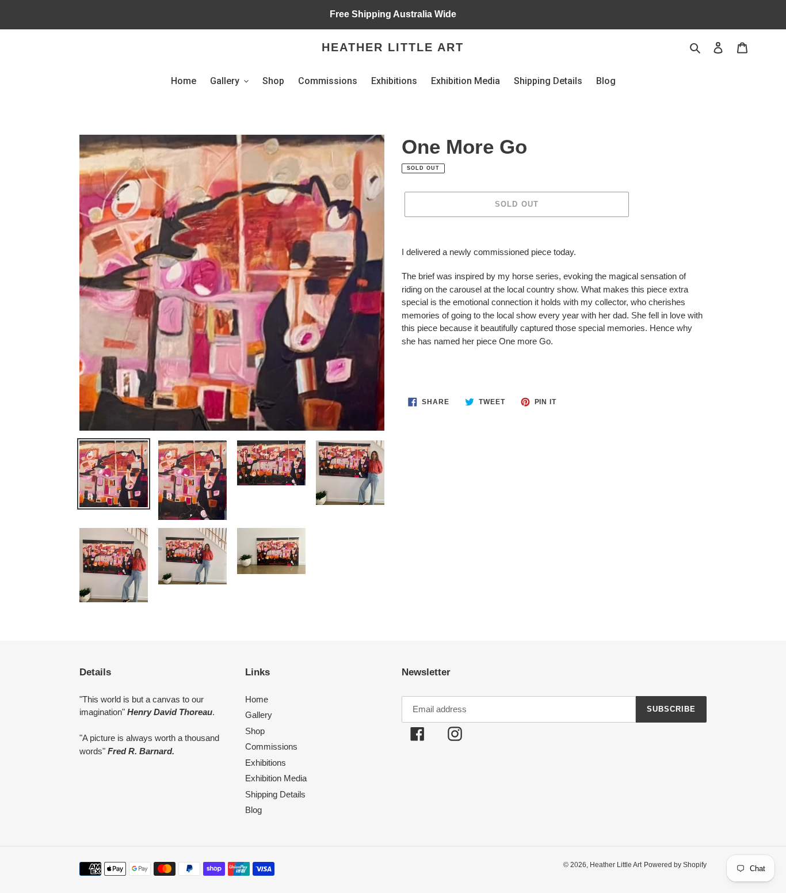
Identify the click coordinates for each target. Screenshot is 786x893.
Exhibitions (265, 762)
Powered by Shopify (675, 865)
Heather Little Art (393, 47)
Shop (255, 731)
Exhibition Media (276, 778)
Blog (253, 810)
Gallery (258, 715)
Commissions (271, 746)
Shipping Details (275, 794)
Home (256, 699)
